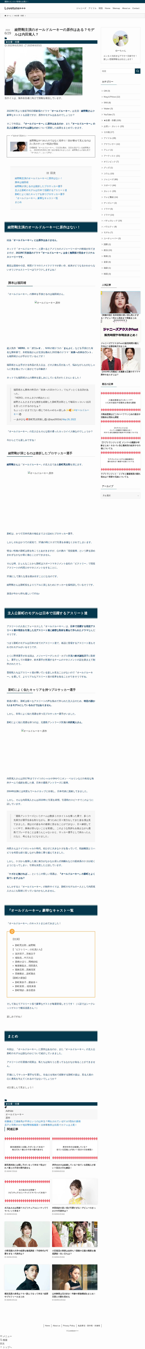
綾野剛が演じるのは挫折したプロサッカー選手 (38, 186)
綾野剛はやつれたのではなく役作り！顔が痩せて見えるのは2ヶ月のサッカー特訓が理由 (60, 142)
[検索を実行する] (137, 71)
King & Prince (112, 97)
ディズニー (110, 203)
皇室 (107, 262)
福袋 (107, 268)
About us (56, 1326)
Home (47, 1326)
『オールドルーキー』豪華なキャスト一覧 (36, 198)
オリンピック (111, 161)
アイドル (110, 138)
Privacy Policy (69, 1326)
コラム (109, 173)
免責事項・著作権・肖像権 (89, 1326)
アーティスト (112, 156)
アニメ (108, 150)
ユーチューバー (112, 238)
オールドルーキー (15, 1114)
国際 (107, 244)
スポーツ (110, 185)
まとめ (18, 202)
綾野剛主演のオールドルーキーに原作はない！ (38, 178)
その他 (109, 132)
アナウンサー (112, 144)
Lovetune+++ (15, 8)
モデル (108, 232)
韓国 (107, 274)
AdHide (9, 1111)
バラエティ (110, 226)
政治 (108, 250)
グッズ (108, 167)
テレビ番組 (111, 197)
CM (107, 91)
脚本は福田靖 (21, 182)
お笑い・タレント (114, 126)
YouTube (109, 114)
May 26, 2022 (69, 419)
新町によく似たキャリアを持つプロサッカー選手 (40, 194)
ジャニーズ (111, 179)
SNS (107, 102)
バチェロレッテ (113, 221)
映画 (107, 256)
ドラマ (108, 209)
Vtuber (108, 108)
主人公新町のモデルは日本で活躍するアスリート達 (41, 190)
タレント (110, 191)
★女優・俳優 (12, 42)
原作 (8, 1118)
